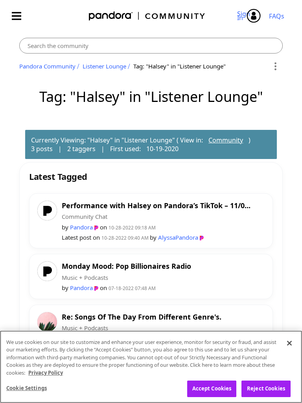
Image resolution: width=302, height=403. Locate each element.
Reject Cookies (266, 388)
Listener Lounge (104, 66)
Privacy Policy (45, 372)
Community (225, 140)
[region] (151, 367)
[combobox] (151, 46)
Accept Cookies (212, 388)
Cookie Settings (26, 388)
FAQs (276, 16)
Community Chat (84, 216)
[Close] (289, 343)
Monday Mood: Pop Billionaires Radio (126, 266)
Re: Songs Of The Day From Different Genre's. (141, 317)
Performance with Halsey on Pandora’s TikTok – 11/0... (156, 205)
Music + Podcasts (85, 277)
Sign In (244, 15)
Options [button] (275, 66)
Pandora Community (147, 16)
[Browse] (20, 16)
